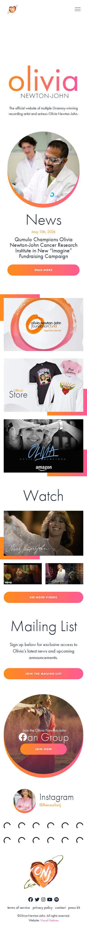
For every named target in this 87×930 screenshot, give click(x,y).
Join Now (43, 749)
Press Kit (74, 907)
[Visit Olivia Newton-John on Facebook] (30, 899)
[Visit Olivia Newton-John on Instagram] (43, 899)
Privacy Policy (42, 907)
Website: (43, 920)
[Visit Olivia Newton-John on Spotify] (56, 899)
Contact (60, 907)
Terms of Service (18, 907)
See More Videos (44, 597)
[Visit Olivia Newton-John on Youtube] (49, 899)
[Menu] (77, 9)
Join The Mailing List (43, 674)
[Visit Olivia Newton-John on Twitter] (37, 899)
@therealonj (50, 805)
